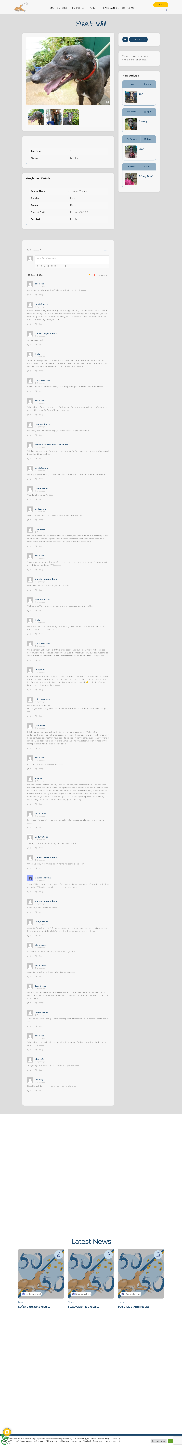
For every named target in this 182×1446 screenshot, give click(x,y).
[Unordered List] (55, 266)
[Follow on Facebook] (162, 10)
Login (106, 250)
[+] (72, 266)
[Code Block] (62, 266)
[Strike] (48, 266)
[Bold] (37, 266)
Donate (162, 4)
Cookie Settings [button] (158, 1441)
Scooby (143, 121)
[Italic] (41, 266)
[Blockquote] (58, 266)
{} (69, 266)
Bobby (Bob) (146, 176)
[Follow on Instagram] (166, 10)
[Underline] (44, 266)
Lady (141, 148)
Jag (141, 93)
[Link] (65, 266)
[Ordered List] (51, 266)
